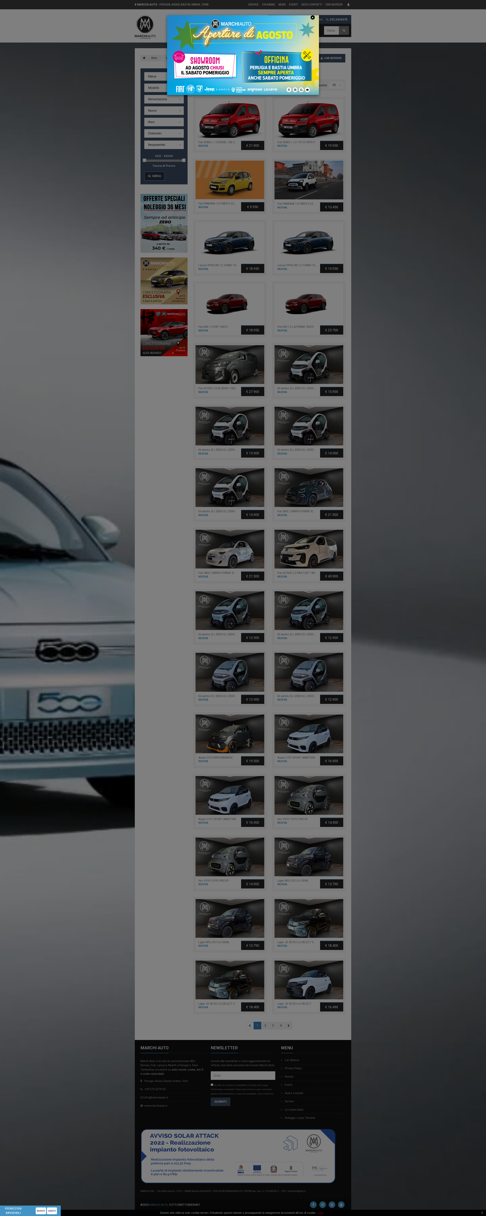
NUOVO (41, 1211)
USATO (52, 1211)
